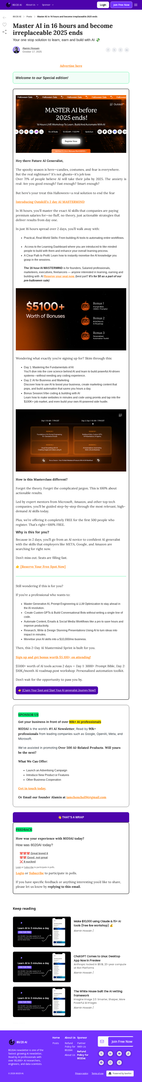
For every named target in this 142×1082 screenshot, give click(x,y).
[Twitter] (101, 1053)
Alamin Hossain (31, 48)
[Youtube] (119, 1053)
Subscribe (36, 873)
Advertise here (71, 66)
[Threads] (119, 1062)
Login (103, 4)
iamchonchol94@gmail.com (86, 797)
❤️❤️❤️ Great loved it (34, 853)
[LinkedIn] (110, 1053)
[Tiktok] (128, 1053)
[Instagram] (110, 1062)
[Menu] (136, 4)
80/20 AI (17, 16)
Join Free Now (121, 4)
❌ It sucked (28, 861)
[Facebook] (101, 1062)
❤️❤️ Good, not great (34, 857)
